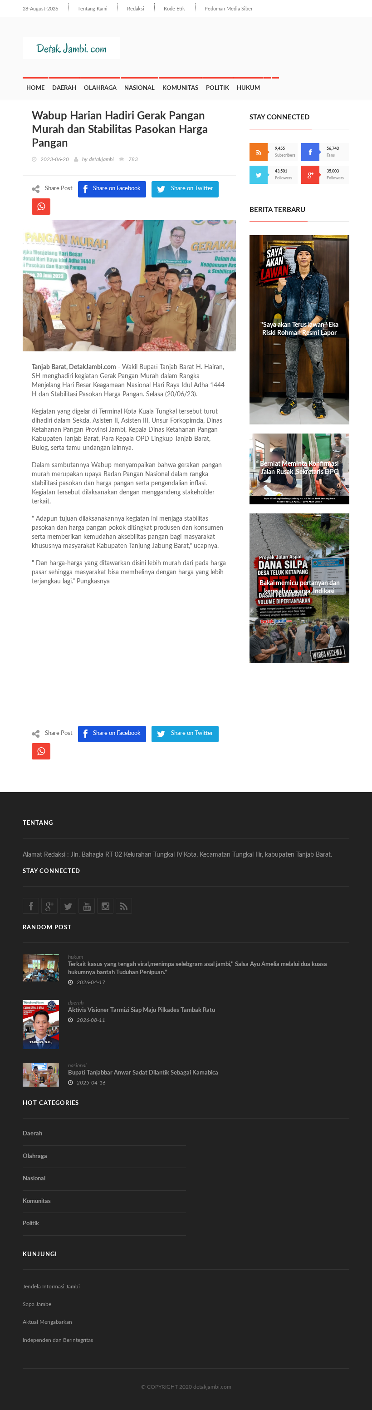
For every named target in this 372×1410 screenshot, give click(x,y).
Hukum (248, 88)
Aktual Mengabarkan (47, 1322)
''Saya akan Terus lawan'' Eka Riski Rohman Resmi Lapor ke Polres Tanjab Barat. (299, 333)
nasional (77, 1065)
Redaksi (135, 8)
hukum (75, 957)
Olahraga (100, 88)
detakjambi (101, 159)
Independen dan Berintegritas (58, 1340)
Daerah (64, 88)
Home (35, 88)
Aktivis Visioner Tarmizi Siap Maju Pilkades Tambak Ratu (141, 1010)
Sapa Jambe (37, 1304)
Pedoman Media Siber (229, 8)
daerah (75, 1003)
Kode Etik (174, 8)
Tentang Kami (93, 8)
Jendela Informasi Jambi (51, 1286)
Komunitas (180, 88)
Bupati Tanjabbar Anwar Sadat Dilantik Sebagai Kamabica (143, 1073)
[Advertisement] (129, 657)
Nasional (139, 88)
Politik (217, 88)
